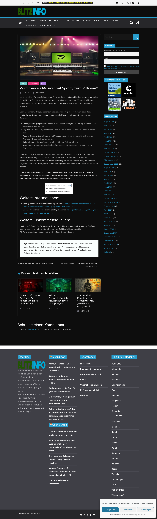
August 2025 (109, 168)
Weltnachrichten (89, 20)
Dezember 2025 (110, 152)
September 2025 (111, 164)
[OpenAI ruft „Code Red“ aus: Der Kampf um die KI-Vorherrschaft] (30, 280)
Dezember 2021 (110, 233)
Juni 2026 (108, 129)
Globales (116, 427)
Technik (115, 474)
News (114, 442)
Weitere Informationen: (56, 189)
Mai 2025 (107, 179)
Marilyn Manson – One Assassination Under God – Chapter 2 (62, 367)
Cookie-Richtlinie (115, 514)
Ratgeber (116, 453)
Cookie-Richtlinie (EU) (90, 374)
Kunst (43, 83)
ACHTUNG (116, 364)
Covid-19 (118, 415)
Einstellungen (145, 510)
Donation (84, 395)
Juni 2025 (108, 175)
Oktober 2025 (109, 160)
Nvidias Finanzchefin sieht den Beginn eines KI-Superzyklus (58, 299)
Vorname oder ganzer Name (114, 50)
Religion (115, 464)
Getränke (116, 421)
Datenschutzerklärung (129, 514)
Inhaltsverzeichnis (55, 185)
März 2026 (108, 141)
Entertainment (34, 83)
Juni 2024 (108, 210)
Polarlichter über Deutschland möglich (36, 263)
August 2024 (109, 206)
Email (106, 58)
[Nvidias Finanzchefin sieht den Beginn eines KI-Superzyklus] (59, 280)
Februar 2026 (109, 145)
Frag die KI (117, 401)
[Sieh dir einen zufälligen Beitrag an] (137, 22)
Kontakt (114, 20)
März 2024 (108, 218)
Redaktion (39, 93)
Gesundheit (54, 20)
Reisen (105, 20)
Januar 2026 (109, 149)
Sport (66, 20)
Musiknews (58, 357)
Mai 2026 (107, 133)
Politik (43, 20)
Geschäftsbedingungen (91, 385)
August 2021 (109, 248)
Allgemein (116, 369)
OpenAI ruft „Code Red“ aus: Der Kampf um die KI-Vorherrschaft (30, 299)
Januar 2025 (109, 195)
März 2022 (108, 225)
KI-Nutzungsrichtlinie (90, 390)
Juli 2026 (107, 126)
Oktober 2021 (109, 241)
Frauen (115, 406)
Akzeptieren (110, 510)
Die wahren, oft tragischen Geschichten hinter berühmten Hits (62, 400)
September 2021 (111, 244)
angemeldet (31, 329)
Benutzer (30, 25)
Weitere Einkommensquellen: (59, 191)
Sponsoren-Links (46, 25)
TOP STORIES (118, 490)
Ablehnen (128, 510)
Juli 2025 (107, 172)
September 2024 (111, 202)
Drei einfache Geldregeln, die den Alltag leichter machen (61, 459)
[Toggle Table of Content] (68, 185)
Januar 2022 (109, 229)
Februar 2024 (109, 221)
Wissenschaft (118, 495)
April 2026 (108, 137)
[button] (60, 20)
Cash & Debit (59, 424)
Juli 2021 (107, 252)
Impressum (141, 514)
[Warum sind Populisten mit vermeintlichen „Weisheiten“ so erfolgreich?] (88, 280)
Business (23, 83)
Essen (114, 390)
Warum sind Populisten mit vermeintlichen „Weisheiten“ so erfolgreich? (85, 301)
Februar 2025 (109, 191)
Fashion (75, 20)
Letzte (114, 437)
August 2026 (109, 122)
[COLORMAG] (31, 363)
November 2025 (110, 156)
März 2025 (108, 187)
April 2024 (108, 214)
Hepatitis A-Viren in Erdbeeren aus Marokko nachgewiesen (79, 265)
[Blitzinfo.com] (20, 22)
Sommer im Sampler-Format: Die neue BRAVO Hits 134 (61, 379)
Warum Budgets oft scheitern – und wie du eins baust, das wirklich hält (62, 471)
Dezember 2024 (111, 198)
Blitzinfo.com (35, 513)
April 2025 (108, 183)
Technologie (31, 20)
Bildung (115, 374)
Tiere (114, 485)
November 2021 (110, 237)
